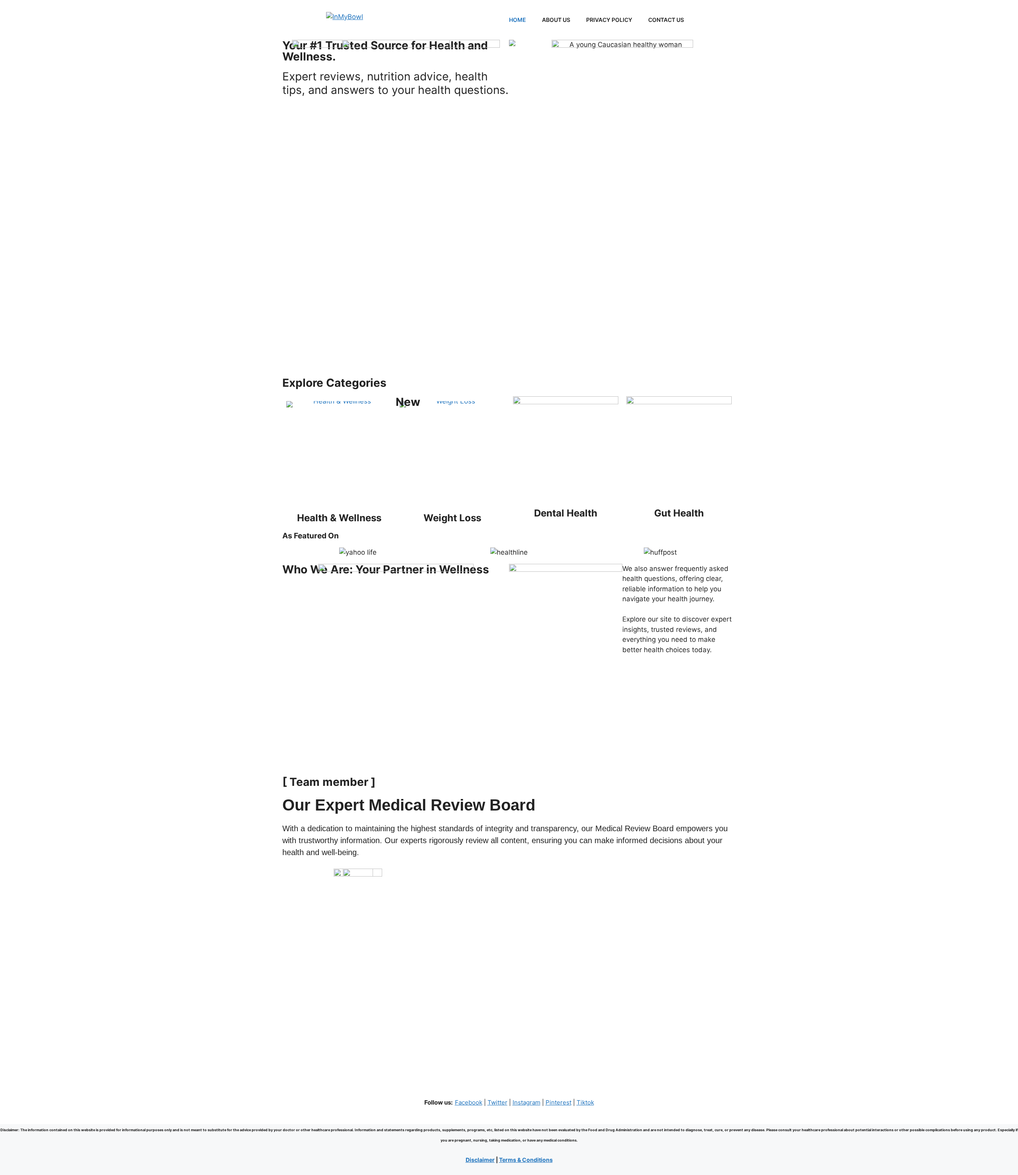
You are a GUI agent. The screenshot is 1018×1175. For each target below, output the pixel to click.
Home (517, 19)
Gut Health (679, 513)
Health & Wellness (339, 518)
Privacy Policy (609, 19)
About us (556, 19)
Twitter (497, 1102)
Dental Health (565, 513)
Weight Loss (452, 518)
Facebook (468, 1102)
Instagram (526, 1102)
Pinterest (558, 1102)
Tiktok (585, 1102)
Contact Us (666, 19)
